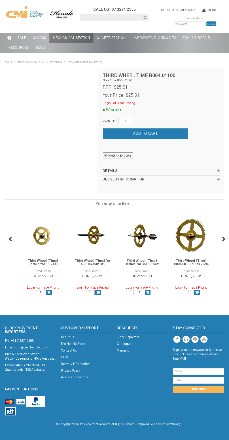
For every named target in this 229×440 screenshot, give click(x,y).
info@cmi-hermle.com (31, 347)
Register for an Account (179, 10)
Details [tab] (110, 171)
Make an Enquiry (119, 156)
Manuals (123, 350)
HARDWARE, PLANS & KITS (154, 38)
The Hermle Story (73, 344)
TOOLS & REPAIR (196, 38)
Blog (40, 47)
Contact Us (69, 350)
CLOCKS (39, 38)
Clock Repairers (128, 337)
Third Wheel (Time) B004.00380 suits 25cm (191, 262)
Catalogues (125, 344)
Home (9, 38)
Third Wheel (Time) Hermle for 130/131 (43, 262)
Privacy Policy (70, 370)
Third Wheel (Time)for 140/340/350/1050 (92, 262)
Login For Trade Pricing (119, 103)
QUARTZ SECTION (111, 38)
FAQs (64, 357)
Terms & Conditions (74, 377)
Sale (22, 38)
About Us (67, 337)
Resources (18, 47)
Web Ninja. (176, 424)
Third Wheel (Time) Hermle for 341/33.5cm (142, 262)
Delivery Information (75, 364)
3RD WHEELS (54, 62)
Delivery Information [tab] (123, 179)
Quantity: (110, 121)
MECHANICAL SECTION (71, 38)
